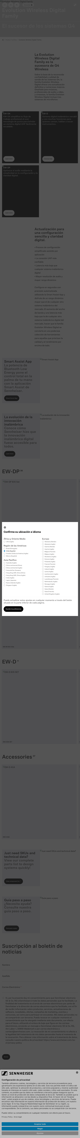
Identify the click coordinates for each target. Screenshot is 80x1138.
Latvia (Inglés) (49, 571)
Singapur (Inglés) (11, 585)
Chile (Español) (10, 551)
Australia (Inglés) (11, 563)
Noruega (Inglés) (50, 584)
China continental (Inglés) (14, 568)
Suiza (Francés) (49, 591)
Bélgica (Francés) (50, 551)
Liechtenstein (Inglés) (51, 574)
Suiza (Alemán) (49, 589)
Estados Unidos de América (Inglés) (17, 553)
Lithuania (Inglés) (50, 576)
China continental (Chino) (14, 565)
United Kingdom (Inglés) (52, 594)
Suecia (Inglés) (49, 586)
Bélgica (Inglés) (49, 554)
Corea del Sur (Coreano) (13, 570)
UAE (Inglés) (10, 541)
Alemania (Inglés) (50, 544)
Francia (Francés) (50, 564)
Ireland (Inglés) (49, 569)
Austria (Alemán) (50, 546)
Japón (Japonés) (11, 580)
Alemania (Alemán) (50, 541)
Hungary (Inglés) (50, 566)
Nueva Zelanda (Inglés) (13, 583)
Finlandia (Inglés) (50, 561)
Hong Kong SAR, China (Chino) (15, 573)
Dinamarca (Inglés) (50, 556)
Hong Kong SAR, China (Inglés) (15, 575)
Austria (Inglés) (49, 549)
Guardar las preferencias (13, 609)
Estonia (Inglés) (49, 559)
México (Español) (11, 556)
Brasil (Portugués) (11, 548)
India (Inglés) (10, 578)
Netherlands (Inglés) (51, 581)
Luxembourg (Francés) (51, 579)
